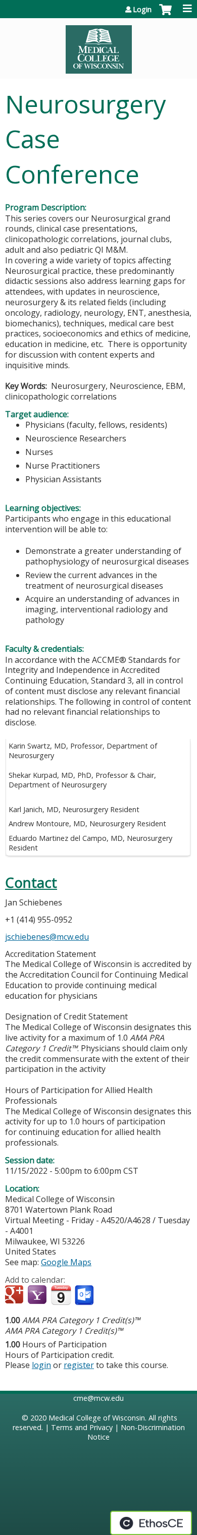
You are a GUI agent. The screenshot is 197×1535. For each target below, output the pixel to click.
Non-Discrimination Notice (136, 1432)
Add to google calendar (15, 1295)
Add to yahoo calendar (38, 1295)
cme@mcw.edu (98, 1398)
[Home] (98, 46)
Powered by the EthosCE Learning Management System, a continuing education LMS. (151, 1523)
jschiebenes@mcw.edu (47, 936)
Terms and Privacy (82, 1427)
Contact (31, 882)
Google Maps (66, 1262)
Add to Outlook (85, 1295)
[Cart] (165, 14)
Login (142, 9)
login (41, 1365)
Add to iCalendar (61, 1295)
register (79, 1365)
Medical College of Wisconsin (96, 1418)
